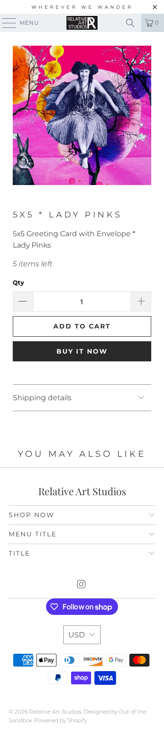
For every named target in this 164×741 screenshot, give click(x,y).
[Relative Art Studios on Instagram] (81, 585)
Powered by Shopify (60, 720)
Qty (18, 282)
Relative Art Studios (55, 711)
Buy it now (82, 351)
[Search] (130, 23)
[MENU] (5, 23)
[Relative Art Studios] (82, 23)
